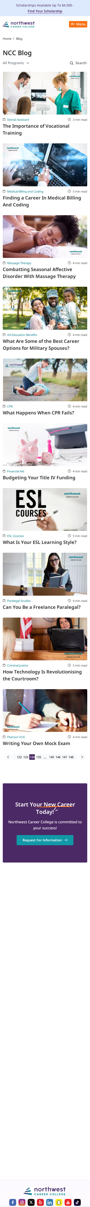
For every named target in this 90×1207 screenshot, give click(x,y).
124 (32, 757)
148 (71, 757)
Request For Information (42, 840)
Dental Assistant (18, 120)
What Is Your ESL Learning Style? (39, 542)
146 (58, 757)
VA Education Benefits (22, 335)
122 (19, 757)
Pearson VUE (16, 737)
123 (25, 757)
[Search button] (77, 63)
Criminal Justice (17, 665)
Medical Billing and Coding (25, 191)
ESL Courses (15, 536)
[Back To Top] (10, 1183)
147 (64, 757)
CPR (10, 406)
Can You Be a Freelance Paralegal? (42, 607)
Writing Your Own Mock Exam (36, 743)
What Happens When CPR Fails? (38, 413)
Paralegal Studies (19, 601)
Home (7, 38)
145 (51, 757)
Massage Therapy (19, 263)
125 (38, 757)
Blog (19, 38)
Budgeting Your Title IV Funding (39, 477)
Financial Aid (15, 471)
